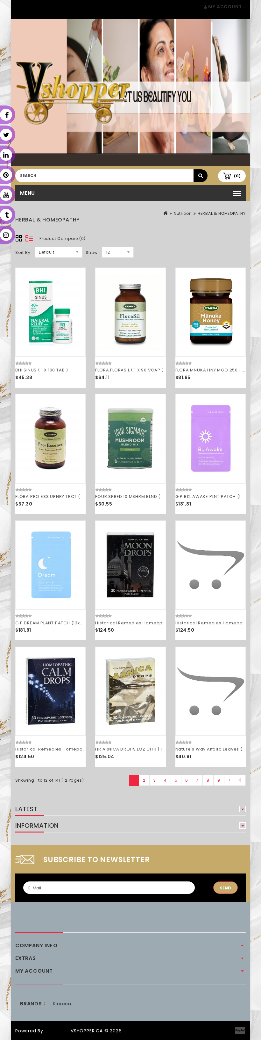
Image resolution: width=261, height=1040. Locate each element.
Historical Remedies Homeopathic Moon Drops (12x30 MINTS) (165, 623)
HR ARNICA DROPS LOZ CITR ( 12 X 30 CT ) (141, 749)
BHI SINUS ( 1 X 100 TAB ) (41, 370)
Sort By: (23, 252)
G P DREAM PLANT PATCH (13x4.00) (53, 623)
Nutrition (183, 213)
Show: (92, 252)
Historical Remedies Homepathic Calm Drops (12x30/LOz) (81, 749)
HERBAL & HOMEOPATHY (222, 213)
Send (225, 888)
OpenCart (57, 1031)
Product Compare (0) (62, 238)
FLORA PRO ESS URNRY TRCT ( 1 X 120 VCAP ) (63, 496)
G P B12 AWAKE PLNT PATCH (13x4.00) (216, 496)
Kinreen (62, 1004)
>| (240, 780)
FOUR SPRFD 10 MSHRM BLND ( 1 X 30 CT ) (139, 496)
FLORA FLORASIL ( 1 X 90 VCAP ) (129, 370)
